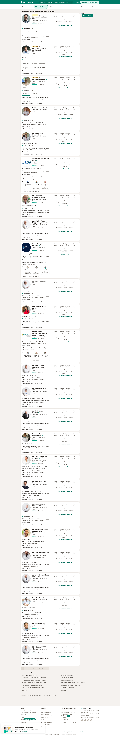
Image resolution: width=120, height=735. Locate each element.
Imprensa (23, 722)
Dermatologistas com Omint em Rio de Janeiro (34, 680)
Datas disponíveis (55, 7)
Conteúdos (64, 717)
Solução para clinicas (66, 714)
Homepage (23, 695)
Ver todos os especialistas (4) (31, 276)
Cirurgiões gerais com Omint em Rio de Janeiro (34, 682)
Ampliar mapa (87, 15)
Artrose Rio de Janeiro (67, 677)
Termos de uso (65, 719)
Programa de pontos (77, 7)
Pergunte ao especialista (47, 716)
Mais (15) (24, 690)
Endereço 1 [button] (26, 32)
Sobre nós (23, 716)
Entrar (77, 2)
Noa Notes (65, 716)
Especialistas (44, 711)
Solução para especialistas (68, 712)
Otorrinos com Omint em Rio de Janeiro (32, 685)
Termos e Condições (26, 721)
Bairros (66, 7)
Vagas (28, 719)
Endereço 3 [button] (42, 63)
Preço (62, 711)
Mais (33, 22)
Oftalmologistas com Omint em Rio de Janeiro (34, 677)
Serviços (43, 719)
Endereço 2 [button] (34, 32)
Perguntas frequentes (46, 722)
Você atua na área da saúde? (89, 2)
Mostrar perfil (65, 169)
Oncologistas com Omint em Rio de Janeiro (33, 687)
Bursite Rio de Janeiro (67, 680)
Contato (23, 717)
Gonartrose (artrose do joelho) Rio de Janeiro (73, 682)
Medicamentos (45, 717)
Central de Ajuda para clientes (69, 722)
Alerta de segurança (66, 721)
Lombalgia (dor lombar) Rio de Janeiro (71, 685)
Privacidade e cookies (26, 711)
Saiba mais (24, 731)
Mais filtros (92, 7)
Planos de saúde (45, 714)
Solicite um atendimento (65, 25)
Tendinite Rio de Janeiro (67, 687)
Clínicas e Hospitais (46, 712)
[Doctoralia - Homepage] (29, 2)
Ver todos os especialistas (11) (31, 191)
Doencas (43, 721)
